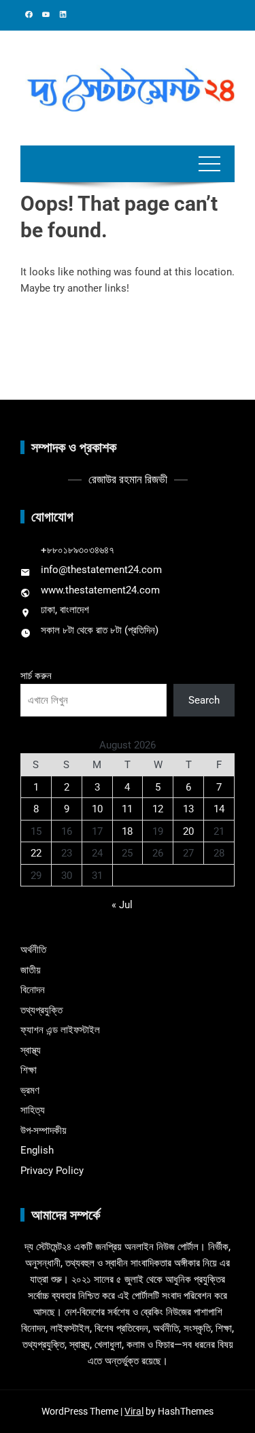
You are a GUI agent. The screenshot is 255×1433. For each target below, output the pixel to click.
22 (36, 853)
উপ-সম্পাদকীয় (43, 1130)
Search (204, 700)
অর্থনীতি (33, 950)
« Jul (122, 905)
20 (188, 831)
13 (188, 809)
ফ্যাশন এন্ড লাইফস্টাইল (60, 1030)
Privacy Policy (52, 1170)
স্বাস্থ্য (30, 1050)
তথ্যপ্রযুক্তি (41, 1010)
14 (219, 809)
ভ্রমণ (29, 1090)
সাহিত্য (32, 1110)
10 (97, 809)
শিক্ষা (28, 1070)
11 (127, 809)
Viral (133, 1411)
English (37, 1150)
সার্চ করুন (36, 676)
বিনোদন (32, 990)
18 (127, 831)
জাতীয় (30, 970)
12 (157, 809)
